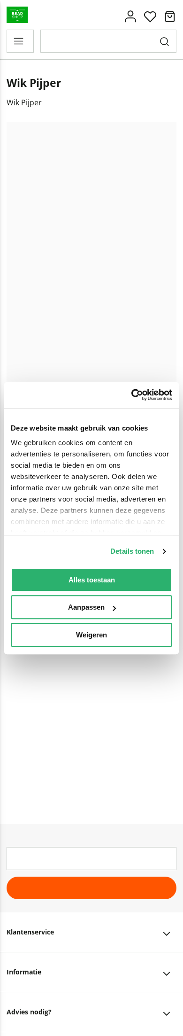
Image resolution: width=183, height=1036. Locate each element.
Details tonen (132, 551)
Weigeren (91, 635)
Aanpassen (86, 607)
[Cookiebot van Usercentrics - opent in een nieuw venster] (131, 395)
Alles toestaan (92, 580)
